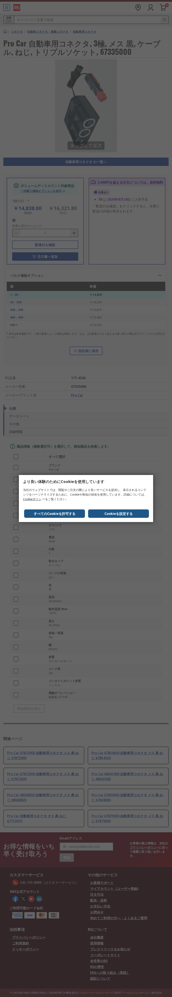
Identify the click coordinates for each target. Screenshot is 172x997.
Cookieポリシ (32, 499)
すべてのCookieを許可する (55, 513)
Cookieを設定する (118, 513)
